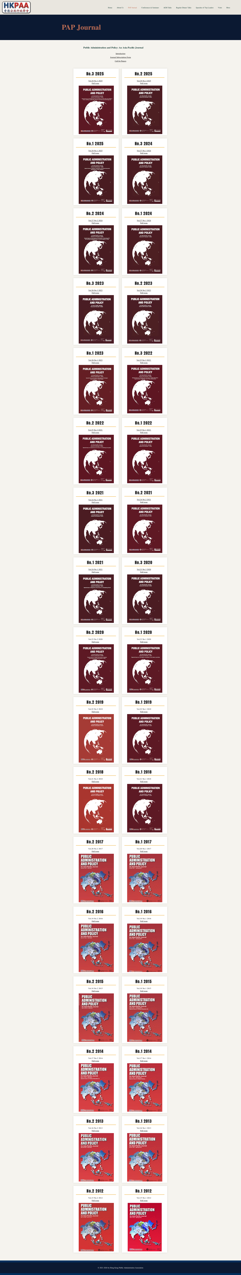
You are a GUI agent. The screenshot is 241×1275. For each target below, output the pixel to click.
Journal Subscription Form (120, 57)
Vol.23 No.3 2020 (144, 569)
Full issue (95, 572)
